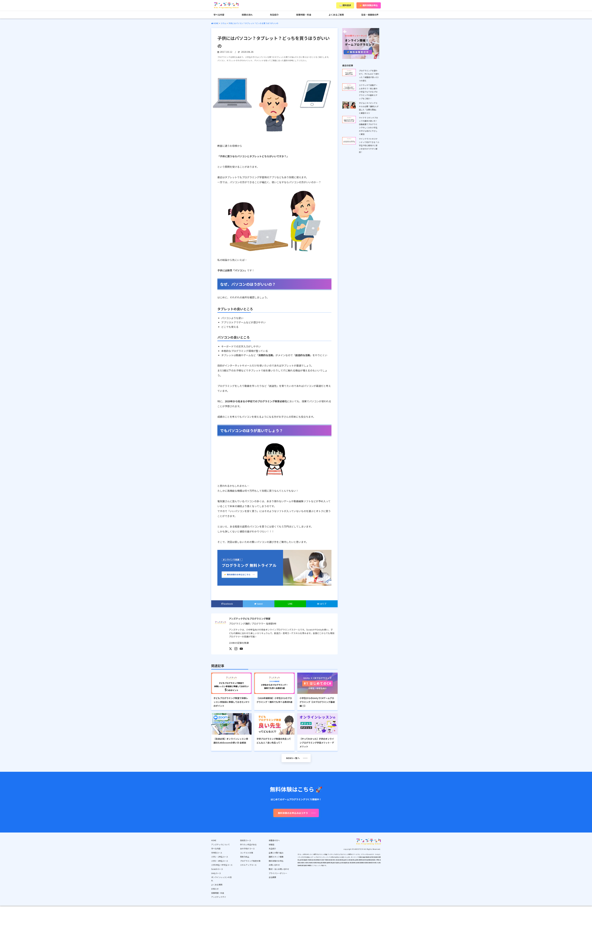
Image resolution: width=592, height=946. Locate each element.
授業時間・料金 (303, 14)
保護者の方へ (274, 840)
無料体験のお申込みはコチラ (293, 812)
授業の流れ (247, 14)
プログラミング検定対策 (250, 860)
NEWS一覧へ (293, 758)
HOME (213, 840)
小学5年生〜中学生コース (221, 865)
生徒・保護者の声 (369, 14)
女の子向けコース (247, 848)
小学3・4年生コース (219, 860)
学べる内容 (219, 14)
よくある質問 (216, 884)
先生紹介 (274, 14)
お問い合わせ (274, 865)
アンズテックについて (220, 844)
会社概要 (272, 877)
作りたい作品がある (248, 844)
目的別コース (245, 840)
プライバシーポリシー (278, 873)
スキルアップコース (248, 865)
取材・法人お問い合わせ (279, 869)
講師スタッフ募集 (276, 856)
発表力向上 (244, 856)
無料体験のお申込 (276, 860)
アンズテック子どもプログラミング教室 (249, 618)
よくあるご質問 (336, 14)
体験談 (271, 844)
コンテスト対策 (246, 852)
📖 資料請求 (345, 5)
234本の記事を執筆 (239, 642)
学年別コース (216, 852)
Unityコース (216, 873)
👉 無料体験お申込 (369, 5)
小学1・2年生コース (219, 856)
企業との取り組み (276, 852)
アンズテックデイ (218, 897)
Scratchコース (217, 869)
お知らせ (215, 888)
